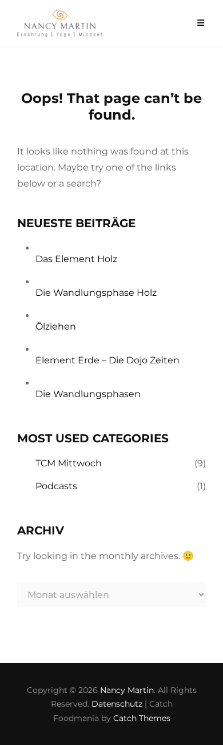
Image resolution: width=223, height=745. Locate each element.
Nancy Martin (127, 690)
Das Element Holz (76, 258)
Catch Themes (141, 718)
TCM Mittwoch (68, 463)
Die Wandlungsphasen (88, 394)
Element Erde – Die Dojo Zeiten (107, 360)
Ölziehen (55, 326)
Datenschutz (116, 704)
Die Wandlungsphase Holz (96, 292)
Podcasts (56, 486)
